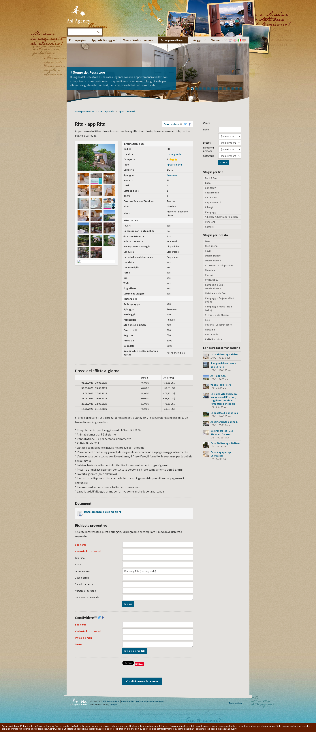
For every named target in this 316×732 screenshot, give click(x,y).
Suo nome (80, 544)
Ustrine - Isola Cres (216, 293)
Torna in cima (235, 703)
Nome (206, 129)
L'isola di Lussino (78, 14)
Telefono (80, 558)
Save (140, 664)
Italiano (239, 40)
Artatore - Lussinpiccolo (219, 265)
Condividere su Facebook (142, 681)
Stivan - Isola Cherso (217, 315)
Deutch (244, 40)
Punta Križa (211, 334)
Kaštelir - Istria (213, 339)
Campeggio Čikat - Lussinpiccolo (215, 286)
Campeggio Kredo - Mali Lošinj (218, 308)
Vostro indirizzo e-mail (88, 551)
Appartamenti (127, 111)
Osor (207, 241)
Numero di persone (85, 590)
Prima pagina (77, 40)
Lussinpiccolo (213, 260)
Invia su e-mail (83, 637)
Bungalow (210, 187)
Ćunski (209, 275)
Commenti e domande (87, 597)
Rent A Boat (211, 178)
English (235, 40)
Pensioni (210, 221)
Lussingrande (106, 111)
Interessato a (82, 571)
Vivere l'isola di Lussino (138, 40)
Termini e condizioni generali (150, 701)
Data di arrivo (82, 577)
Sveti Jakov (211, 280)
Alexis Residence (83, 76)
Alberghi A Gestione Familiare (221, 216)
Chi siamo (217, 40)
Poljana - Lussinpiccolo (218, 324)
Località (207, 142)
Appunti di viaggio (103, 40)
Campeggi (211, 212)
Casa (208, 183)
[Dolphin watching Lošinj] (96, 178)
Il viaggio (196, 40)
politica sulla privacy (226, 728)
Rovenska (172, 175)
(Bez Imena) (212, 246)
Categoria (208, 155)
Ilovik (208, 250)
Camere (209, 226)
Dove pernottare (172, 40)
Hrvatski (230, 40)
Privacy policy (127, 701)
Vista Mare (211, 197)
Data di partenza (84, 584)
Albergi (209, 207)
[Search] (98, 32)
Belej (207, 320)
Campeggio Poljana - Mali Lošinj (219, 299)
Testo (78, 644)
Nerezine (210, 270)
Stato (78, 564)
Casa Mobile (212, 192)
